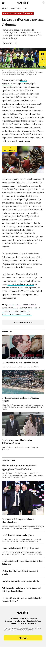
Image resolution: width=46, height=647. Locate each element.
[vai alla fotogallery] (23, 160)
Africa (11, 305)
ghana (37, 308)
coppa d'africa (29, 305)
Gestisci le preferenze (15, 621)
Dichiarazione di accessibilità (23, 623)
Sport (5, 8)
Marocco (24, 311)
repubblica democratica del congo (17, 314)
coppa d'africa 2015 (10, 308)
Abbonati (23, 638)
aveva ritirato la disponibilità (21, 284)
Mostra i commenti (23, 322)
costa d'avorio (26, 308)
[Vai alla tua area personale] (43, 2)
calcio (18, 305)
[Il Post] (23, 3)
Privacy (33, 618)
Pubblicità (24, 618)
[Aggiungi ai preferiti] (15, 43)
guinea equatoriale (10, 311)
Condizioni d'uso (34, 621)
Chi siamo (13, 618)
